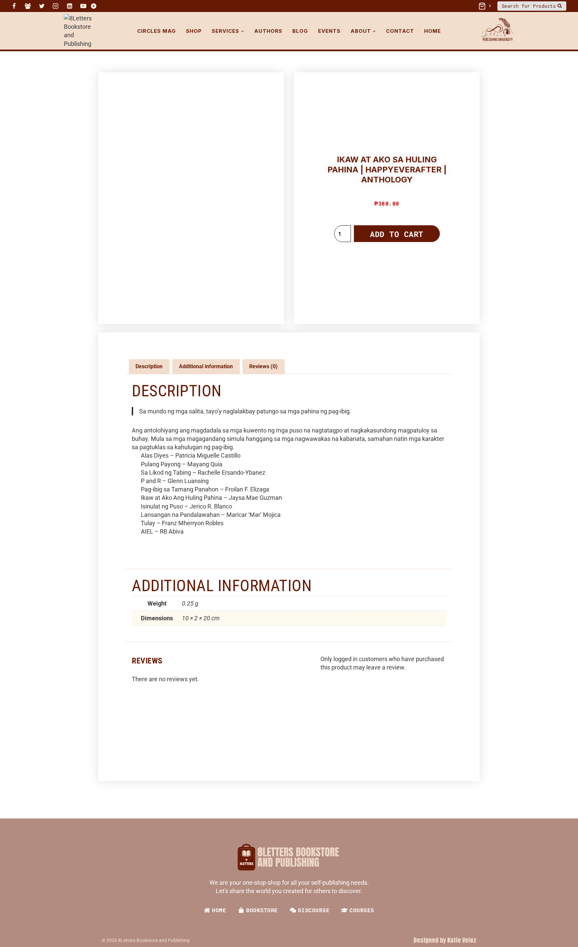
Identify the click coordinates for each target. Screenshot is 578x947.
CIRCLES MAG (156, 31)
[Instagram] (56, 6)
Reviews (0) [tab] (263, 366)
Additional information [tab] (206, 366)
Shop (194, 31)
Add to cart (396, 234)
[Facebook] (14, 6)
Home (432, 31)
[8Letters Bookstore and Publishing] (82, 31)
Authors (268, 31)
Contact (400, 31)
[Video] (93, 6)
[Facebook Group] (28, 6)
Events (329, 31)
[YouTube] (83, 6)
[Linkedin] (70, 6)
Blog (300, 31)
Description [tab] (149, 366)
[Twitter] (42, 6)
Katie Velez (461, 940)
